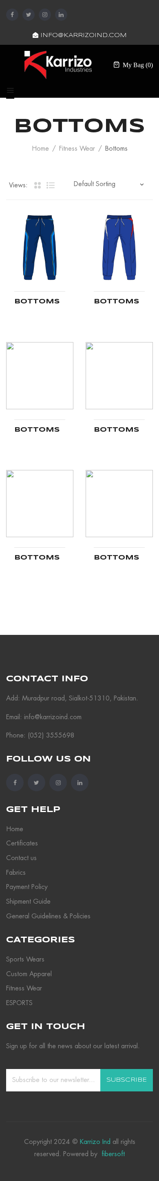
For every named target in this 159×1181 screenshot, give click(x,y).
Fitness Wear (77, 148)
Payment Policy (27, 887)
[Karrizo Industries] (58, 64)
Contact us (21, 858)
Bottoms (37, 302)
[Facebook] (12, 15)
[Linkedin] (61, 15)
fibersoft (112, 1154)
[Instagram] (45, 15)
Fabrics (16, 872)
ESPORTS (19, 1003)
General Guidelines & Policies (48, 916)
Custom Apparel (29, 974)
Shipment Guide (28, 901)
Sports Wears (25, 959)
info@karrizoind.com (82, 35)
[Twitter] (28, 15)
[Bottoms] (39, 247)
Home (40, 148)
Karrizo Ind (95, 1142)
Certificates (22, 843)
